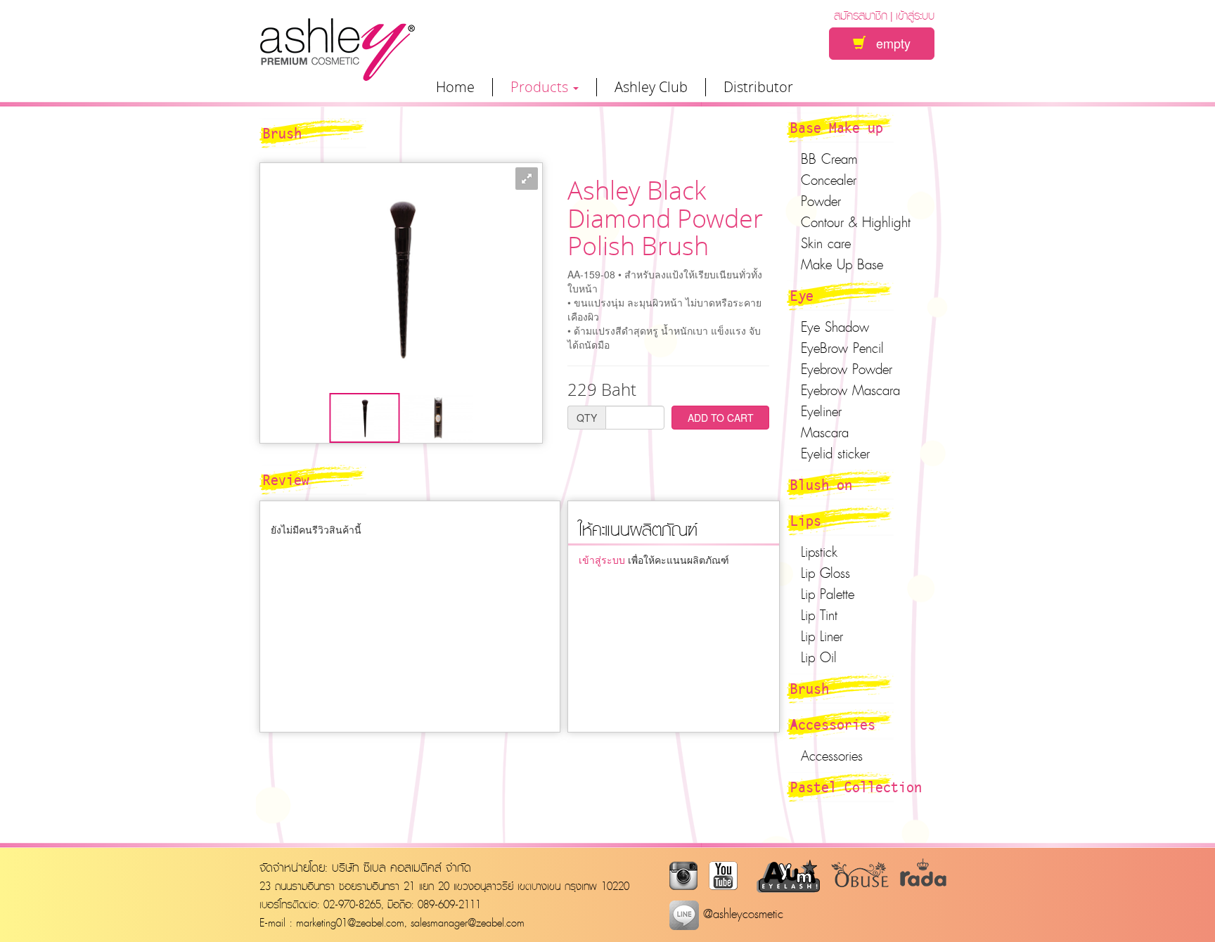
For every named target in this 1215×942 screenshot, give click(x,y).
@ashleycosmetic (741, 913)
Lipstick (819, 551)
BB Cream (829, 158)
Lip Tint (819, 615)
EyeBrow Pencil (842, 348)
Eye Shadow (835, 326)
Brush (809, 688)
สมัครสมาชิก (860, 15)
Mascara (825, 432)
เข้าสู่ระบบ (915, 15)
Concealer (828, 180)
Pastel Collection (856, 787)
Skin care (826, 243)
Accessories (832, 724)
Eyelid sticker (835, 453)
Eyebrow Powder (846, 369)
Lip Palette (827, 594)
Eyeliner (821, 411)
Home (455, 87)
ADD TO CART (721, 418)
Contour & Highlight (856, 222)
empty (888, 43)
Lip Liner (822, 636)
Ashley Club (651, 87)
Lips (805, 520)
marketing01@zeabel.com (350, 922)
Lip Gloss (825, 572)
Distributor (758, 87)
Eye (802, 295)
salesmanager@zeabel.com (468, 922)
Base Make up (836, 127)
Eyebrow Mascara (850, 390)
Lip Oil (819, 657)
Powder (821, 201)
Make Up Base (842, 264)
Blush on (821, 484)
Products (541, 87)
